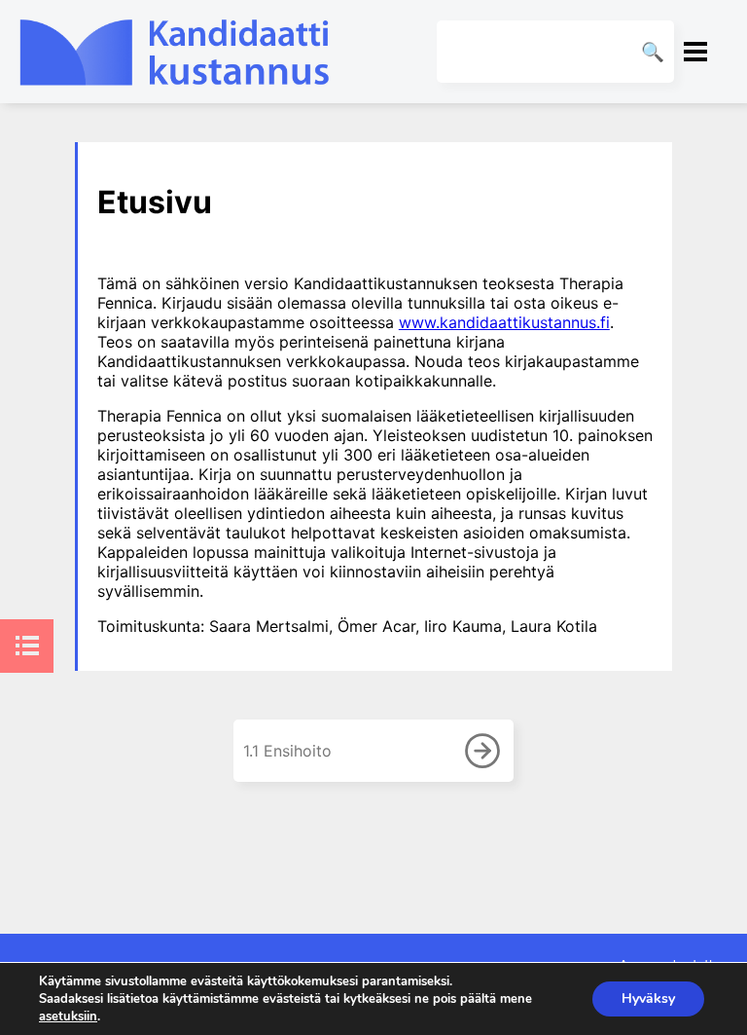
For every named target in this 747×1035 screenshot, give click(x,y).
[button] (695, 51)
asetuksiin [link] (68, 1016)
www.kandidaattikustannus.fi (504, 322)
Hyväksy (648, 998)
